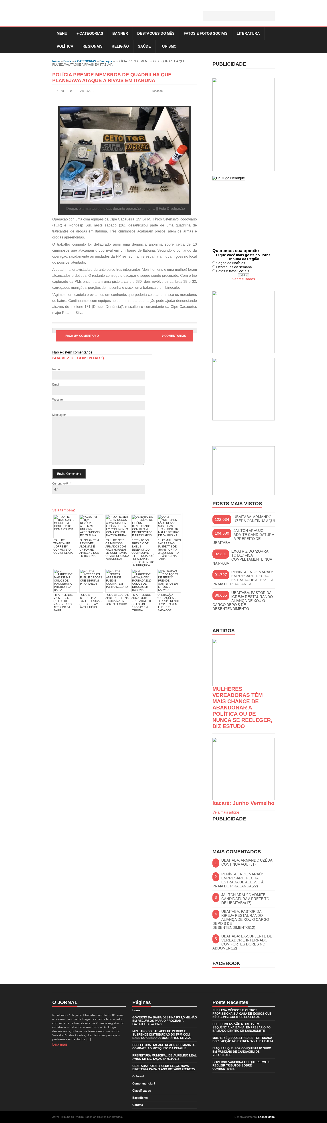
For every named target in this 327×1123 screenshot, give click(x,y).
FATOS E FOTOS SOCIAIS (206, 33)
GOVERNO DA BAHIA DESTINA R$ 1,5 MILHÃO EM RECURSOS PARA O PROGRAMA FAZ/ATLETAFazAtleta (164, 1021)
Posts (67, 61)
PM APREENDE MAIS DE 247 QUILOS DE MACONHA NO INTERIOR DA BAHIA (63, 602)
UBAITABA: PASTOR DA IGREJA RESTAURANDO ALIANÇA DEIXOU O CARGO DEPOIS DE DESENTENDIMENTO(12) (240, 919)
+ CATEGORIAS (90, 33)
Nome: (56, 369)
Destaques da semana (234, 267)
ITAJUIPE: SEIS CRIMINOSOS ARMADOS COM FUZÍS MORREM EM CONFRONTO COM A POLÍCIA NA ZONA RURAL (117, 550)
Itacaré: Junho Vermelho (243, 803)
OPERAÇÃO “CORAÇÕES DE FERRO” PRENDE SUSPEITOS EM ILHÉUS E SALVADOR (168, 602)
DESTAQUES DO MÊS (156, 33)
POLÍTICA (65, 46)
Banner (120, 33)
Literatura (248, 33)
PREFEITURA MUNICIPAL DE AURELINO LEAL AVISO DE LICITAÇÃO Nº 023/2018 (164, 1057)
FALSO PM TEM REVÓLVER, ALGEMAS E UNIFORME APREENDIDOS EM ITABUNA (89, 548)
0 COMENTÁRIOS (174, 335)
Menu (62, 33)
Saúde (144, 46)
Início (56, 61)
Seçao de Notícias (230, 263)
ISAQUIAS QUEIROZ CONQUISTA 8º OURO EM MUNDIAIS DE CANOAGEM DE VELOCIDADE (241, 1052)
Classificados (141, 1090)
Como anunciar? (143, 1083)
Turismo (168, 46)
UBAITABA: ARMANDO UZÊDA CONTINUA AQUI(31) (246, 862)
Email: (56, 384)
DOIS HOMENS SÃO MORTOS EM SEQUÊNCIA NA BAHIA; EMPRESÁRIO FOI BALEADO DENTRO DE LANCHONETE (241, 1027)
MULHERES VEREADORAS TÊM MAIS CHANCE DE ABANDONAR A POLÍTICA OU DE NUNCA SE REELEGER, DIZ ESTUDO (242, 707)
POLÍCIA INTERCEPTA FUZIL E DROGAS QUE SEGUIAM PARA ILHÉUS (90, 601)
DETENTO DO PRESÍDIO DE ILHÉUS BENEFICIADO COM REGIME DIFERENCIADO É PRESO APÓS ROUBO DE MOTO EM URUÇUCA (142, 553)
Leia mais (60, 1044)
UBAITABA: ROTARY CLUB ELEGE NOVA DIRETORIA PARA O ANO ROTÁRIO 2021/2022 (163, 1067)
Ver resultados (243, 279)
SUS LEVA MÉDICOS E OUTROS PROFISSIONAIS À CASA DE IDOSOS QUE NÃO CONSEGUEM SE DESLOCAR (241, 1014)
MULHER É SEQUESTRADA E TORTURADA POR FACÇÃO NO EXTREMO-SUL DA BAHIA (242, 1039)
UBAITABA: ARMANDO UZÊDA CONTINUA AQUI (254, 519)
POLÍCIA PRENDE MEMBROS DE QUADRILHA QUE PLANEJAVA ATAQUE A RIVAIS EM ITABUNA (112, 77)
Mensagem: (59, 414)
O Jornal (138, 1076)
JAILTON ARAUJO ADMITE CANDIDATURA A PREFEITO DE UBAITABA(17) (245, 899)
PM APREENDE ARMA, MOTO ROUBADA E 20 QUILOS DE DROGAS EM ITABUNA (141, 602)
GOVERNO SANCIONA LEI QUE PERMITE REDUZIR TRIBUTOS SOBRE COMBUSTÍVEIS (241, 1065)
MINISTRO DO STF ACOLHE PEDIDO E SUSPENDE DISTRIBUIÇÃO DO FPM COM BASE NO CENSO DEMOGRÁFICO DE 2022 (161, 1035)
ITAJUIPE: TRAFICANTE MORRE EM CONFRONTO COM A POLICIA (63, 546)
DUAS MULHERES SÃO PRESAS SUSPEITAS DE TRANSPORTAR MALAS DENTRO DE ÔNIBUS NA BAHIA (169, 550)
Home (136, 1010)
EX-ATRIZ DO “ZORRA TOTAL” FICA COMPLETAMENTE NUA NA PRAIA (242, 557)
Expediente (140, 1097)
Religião (120, 46)
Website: (58, 399)
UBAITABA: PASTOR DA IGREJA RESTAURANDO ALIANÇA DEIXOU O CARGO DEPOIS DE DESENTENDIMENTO (242, 601)
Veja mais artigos (226, 812)
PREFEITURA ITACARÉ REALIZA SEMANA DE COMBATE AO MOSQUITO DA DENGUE (164, 1046)
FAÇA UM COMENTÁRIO (82, 335)
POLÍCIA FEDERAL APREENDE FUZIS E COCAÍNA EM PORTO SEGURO (117, 599)
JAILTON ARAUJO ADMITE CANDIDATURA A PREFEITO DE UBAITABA (243, 537)
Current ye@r (61, 483)
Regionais (93, 46)
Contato (137, 1105)
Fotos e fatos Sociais (232, 271)
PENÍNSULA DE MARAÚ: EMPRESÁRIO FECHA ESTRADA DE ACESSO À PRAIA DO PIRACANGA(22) (238, 880)
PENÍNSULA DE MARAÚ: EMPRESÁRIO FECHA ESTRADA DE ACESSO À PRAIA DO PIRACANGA (243, 578)
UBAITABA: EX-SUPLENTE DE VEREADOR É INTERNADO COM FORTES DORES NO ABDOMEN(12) (242, 942)
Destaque (105, 61)
